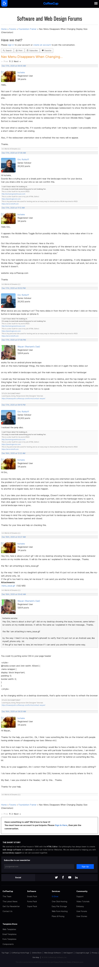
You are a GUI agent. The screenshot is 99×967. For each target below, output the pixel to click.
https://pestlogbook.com (11, 199)
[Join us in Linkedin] (76, 878)
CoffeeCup (8, 891)
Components (8, 944)
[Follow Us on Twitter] (56, 878)
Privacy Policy (58, 962)
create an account (42, 45)
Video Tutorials (82, 901)
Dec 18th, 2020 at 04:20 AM (14, 711)
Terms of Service (73, 962)
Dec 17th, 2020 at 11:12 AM (13, 208)
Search (8, 50)
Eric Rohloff (23, 159)
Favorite (47, 50)
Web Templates (9, 929)
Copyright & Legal (82, 953)
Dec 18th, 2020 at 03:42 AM (14, 594)
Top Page (5, 953)
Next (16, 61)
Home (4, 29)
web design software (12, 850)
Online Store (37, 953)
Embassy (80, 906)
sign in (11, 45)
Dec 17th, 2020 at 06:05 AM (14, 66)
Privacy (94, 953)
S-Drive (55, 896)
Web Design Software (52, 953)
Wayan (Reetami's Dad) (29, 346)
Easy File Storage (59, 906)
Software (31, 891)
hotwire (21, 72)
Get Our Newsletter (11, 906)
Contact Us (7, 911)
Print (20, 50)
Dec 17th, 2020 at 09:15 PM (13, 405)
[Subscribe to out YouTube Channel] (70, 878)
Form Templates (9, 939)
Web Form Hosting (60, 911)
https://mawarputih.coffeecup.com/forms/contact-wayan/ (23, 398)
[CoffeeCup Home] (50, 4)
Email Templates (9, 934)
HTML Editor (52, 846)
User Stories (81, 916)
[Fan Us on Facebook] (63, 878)
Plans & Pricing (58, 916)
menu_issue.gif (8, 585)
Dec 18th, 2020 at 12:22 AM (13, 453)
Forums (12, 29)
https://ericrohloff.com (10, 204)
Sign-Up (85, 866)
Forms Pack (32, 901)
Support (80, 896)
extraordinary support (12, 853)
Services (56, 891)
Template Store (10, 924)
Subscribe (33, 50)
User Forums (81, 911)
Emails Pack (32, 896)
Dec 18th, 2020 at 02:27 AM (14, 537)
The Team (7, 896)
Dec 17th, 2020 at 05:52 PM (14, 288)
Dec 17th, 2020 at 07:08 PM (14, 340)
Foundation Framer (27, 29)
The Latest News (10, 901)
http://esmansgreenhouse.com (13, 194)
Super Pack (32, 906)
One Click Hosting (59, 901)
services (28, 850)
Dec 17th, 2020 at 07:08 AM (14, 153)
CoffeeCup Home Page (20, 953)
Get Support (68, 953)
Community (81, 891)
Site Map (35, 957)
